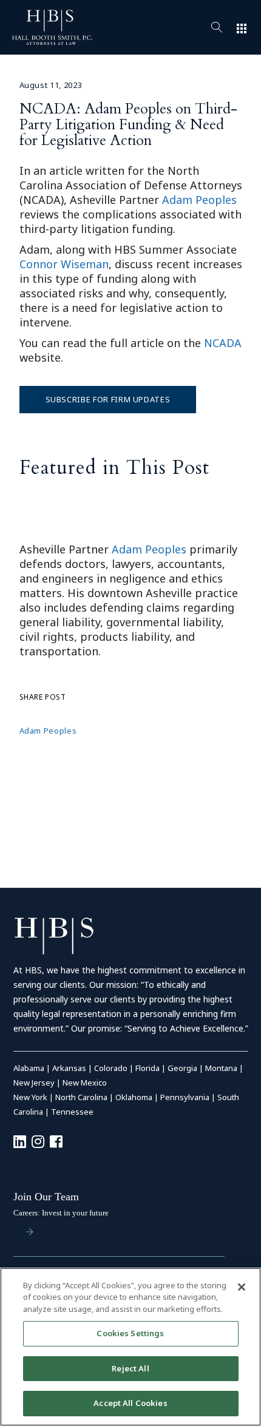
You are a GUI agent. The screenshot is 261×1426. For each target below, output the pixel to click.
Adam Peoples (199, 199)
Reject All (130, 1368)
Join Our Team (46, 1197)
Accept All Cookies (130, 1402)
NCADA (223, 343)
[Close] (241, 1287)
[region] (130, 1347)
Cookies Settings (130, 1333)
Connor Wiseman (64, 264)
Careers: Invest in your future (61, 1212)
